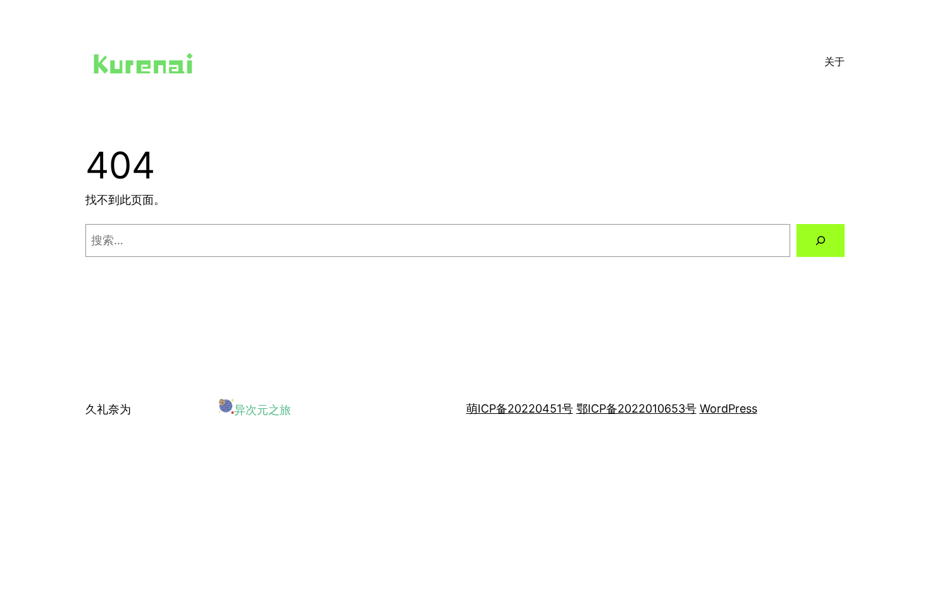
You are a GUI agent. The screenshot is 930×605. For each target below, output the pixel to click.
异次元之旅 (262, 409)
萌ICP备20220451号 (519, 408)
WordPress (728, 408)
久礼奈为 (108, 409)
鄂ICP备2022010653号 (636, 408)
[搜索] (821, 240)
